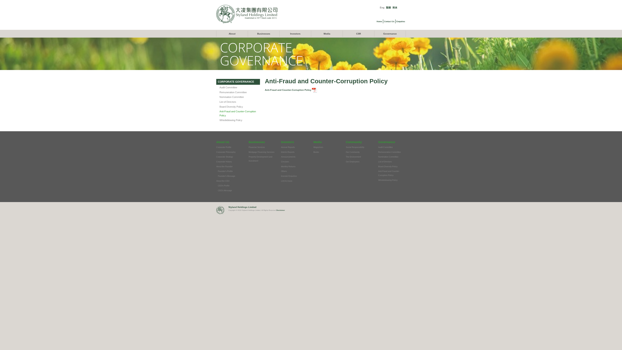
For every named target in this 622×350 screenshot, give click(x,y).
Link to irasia (286, 181)
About (232, 33)
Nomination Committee (231, 97)
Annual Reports (288, 147)
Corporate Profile (223, 147)
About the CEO (222, 181)
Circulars (285, 162)
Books (316, 152)
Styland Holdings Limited (242, 207)
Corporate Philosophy (226, 152)
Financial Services (257, 147)
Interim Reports (287, 152)
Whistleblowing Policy (230, 120)
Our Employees (352, 162)
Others (284, 171)
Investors (295, 33)
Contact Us (389, 21)
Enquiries (400, 21)
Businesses (263, 33)
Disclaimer (280, 210)
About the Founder (224, 166)
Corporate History (224, 162)
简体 (394, 7)
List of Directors (227, 101)
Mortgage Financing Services (261, 152)
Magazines (318, 147)
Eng (382, 7)
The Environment (353, 157)
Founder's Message (226, 176)
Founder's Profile (225, 171)
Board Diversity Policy (231, 106)
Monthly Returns (288, 166)
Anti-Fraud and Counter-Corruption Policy (288, 90)
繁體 (388, 7)
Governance (390, 33)
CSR (358, 33)
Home (379, 21)
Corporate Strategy (224, 157)
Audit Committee (228, 87)
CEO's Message (225, 190)
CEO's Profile (224, 186)
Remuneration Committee (233, 92)
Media (327, 33)
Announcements (288, 157)
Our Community (353, 152)
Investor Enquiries (289, 176)
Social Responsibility (355, 147)
